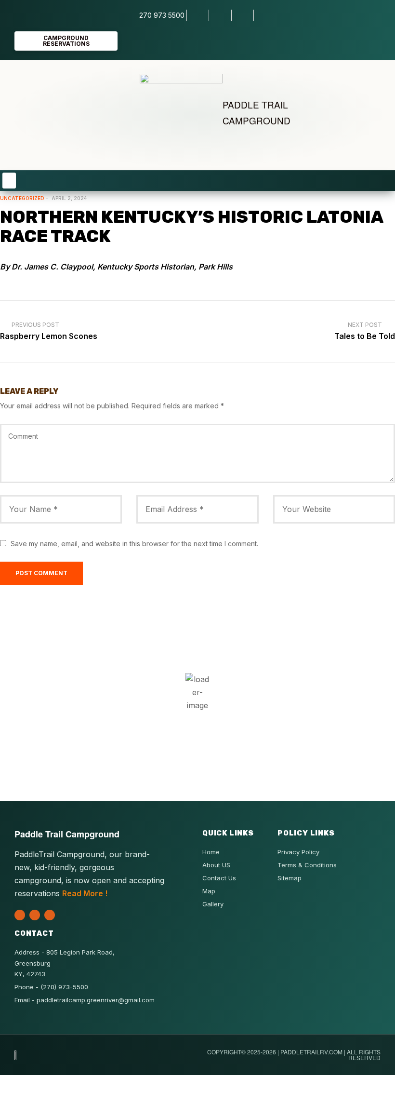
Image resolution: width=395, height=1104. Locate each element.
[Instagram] (49, 915)
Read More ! (84, 893)
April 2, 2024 (69, 198)
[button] (9, 180)
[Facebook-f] (34, 915)
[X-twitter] (19, 915)
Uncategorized (22, 198)
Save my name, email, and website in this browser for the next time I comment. (134, 543)
